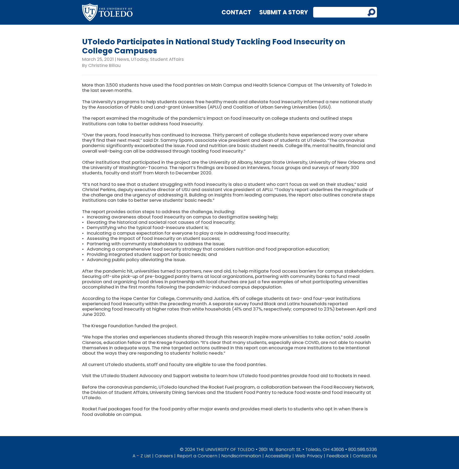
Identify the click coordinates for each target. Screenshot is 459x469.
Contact (236, 12)
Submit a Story (283, 12)
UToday (139, 59)
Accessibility (278, 456)
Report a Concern (197, 456)
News (123, 59)
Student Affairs (167, 59)
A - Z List (142, 456)
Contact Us (365, 456)
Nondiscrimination (241, 456)
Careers (164, 456)
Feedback (337, 456)
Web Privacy (308, 456)
